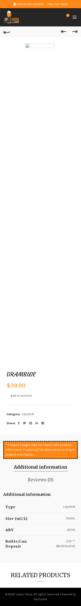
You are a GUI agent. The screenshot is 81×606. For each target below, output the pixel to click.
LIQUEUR (28, 414)
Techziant (40, 599)
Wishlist (67, 15)
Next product (74, 32)
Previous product (63, 32)
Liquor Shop (24, 594)
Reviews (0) (40, 479)
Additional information (40, 467)
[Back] (6, 32)
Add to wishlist (21, 396)
